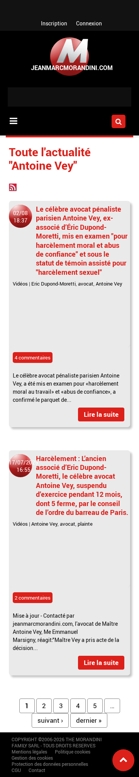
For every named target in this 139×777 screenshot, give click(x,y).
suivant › (50, 720)
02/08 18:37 (20, 216)
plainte (85, 523)
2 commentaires (33, 597)
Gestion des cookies (32, 758)
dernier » (89, 720)
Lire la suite (101, 414)
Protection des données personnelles (50, 764)
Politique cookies (72, 752)
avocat (85, 283)
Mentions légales (29, 752)
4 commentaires (33, 357)
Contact (37, 770)
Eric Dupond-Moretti (53, 283)
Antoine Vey (109, 283)
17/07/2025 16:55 (23, 466)
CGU (16, 770)
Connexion (89, 23)
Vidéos (20, 283)
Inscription (54, 23)
